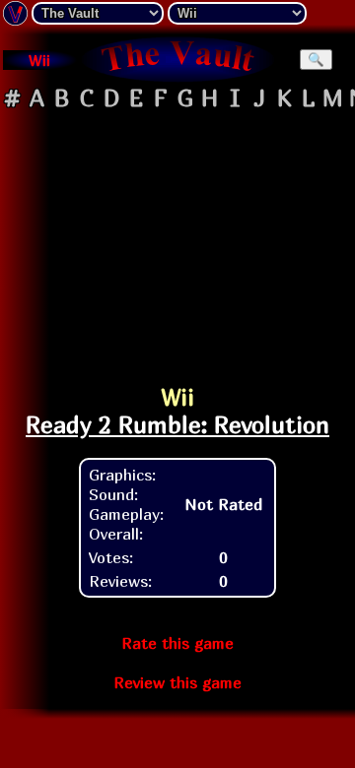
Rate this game (177, 643)
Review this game (177, 682)
